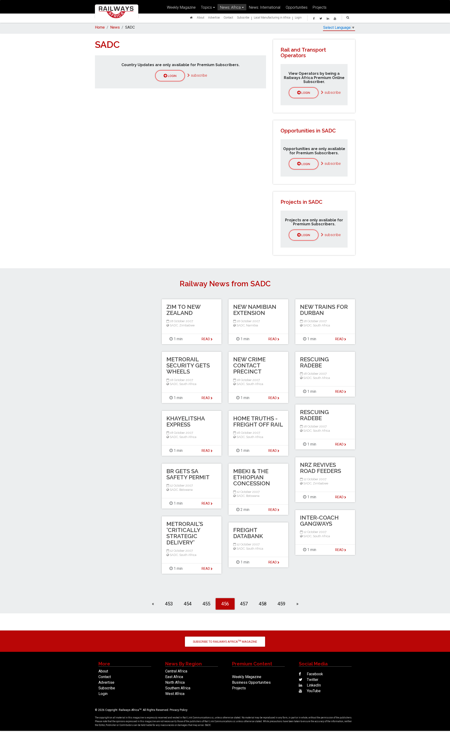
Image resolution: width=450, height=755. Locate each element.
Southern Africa (177, 688)
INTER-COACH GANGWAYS (319, 520)
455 (206, 604)
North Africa (175, 682)
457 (244, 604)
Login (298, 17)
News (115, 27)
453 (169, 604)
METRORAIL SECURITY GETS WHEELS (188, 365)
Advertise (214, 17)
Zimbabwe (187, 325)
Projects (319, 7)
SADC (174, 325)
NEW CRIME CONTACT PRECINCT (249, 365)
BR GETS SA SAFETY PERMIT (188, 474)
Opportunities (297, 7)
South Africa (321, 325)
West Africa (174, 693)
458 (262, 604)
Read (206, 339)
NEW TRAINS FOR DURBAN (324, 309)
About (200, 17)
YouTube (313, 691)
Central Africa (176, 671)
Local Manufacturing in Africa (272, 17)
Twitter (312, 679)
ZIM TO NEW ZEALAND (183, 309)
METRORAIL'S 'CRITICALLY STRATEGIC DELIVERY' (184, 533)
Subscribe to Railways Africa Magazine (225, 641)
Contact (228, 17)
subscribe (198, 75)
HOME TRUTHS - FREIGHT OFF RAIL (258, 421)
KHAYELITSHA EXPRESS (185, 421)
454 (187, 604)
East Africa (174, 677)
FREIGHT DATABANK (248, 533)
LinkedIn (313, 685)
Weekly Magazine (181, 7)
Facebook (314, 674)
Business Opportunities (251, 682)
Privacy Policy (179, 710)
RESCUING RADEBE (314, 362)
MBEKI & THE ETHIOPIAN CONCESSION (251, 477)
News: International (264, 7)
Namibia (252, 325)
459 (281, 604)
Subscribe (243, 17)
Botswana (186, 489)
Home (100, 27)
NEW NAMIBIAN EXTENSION (254, 309)
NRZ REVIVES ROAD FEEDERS (320, 467)
